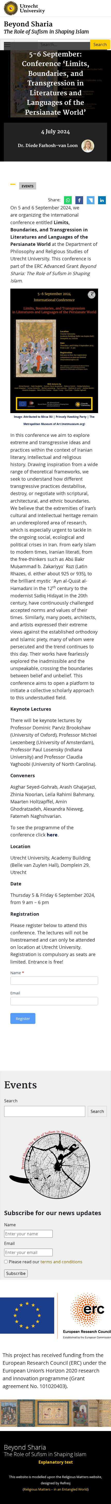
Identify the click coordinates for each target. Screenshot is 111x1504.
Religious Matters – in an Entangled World (56, 1489)
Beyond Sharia (46, 27)
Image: (18, 417)
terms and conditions (61, 1262)
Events (28, 186)
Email (15, 992)
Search (11, 1101)
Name (17, 972)
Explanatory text (55, 1462)
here (52, 835)
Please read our (45, 1262)
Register (23, 1018)
